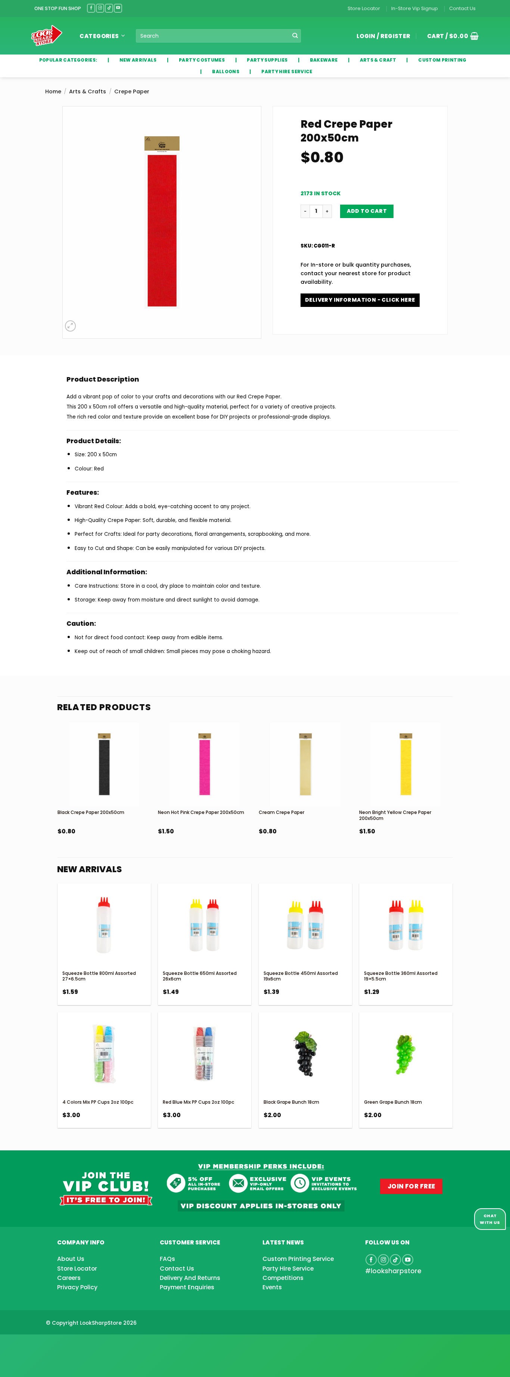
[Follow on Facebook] (91, 8)
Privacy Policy (77, 1287)
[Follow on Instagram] (100, 8)
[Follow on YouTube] (118, 8)
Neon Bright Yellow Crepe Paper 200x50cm (395, 815)
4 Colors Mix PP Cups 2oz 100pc (97, 1102)
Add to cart (367, 211)
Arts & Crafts (87, 91)
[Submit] (295, 36)
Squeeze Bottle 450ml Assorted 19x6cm (301, 976)
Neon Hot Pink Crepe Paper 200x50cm (201, 812)
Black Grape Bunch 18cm (291, 1102)
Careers (69, 1278)
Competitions (283, 1278)
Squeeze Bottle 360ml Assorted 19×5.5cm (401, 976)
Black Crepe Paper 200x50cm (90, 812)
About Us (70, 1259)
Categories (99, 36)
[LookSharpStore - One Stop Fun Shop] (47, 36)
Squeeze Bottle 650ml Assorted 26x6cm (200, 976)
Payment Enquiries (187, 1287)
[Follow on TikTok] (109, 8)
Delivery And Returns (190, 1278)
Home (53, 91)
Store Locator (364, 8)
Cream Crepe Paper (281, 812)
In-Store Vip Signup (414, 8)
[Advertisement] (59, 1343)
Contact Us (462, 8)
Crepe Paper (131, 91)
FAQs (167, 1259)
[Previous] (57, 798)
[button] (450, 36)
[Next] (452, 798)
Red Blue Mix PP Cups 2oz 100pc (198, 1102)
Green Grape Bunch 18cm (393, 1102)
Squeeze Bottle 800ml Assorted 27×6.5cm (99, 976)
